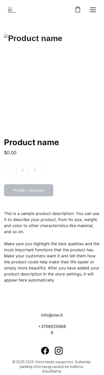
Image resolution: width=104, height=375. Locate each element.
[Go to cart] (77, 10)
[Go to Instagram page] (59, 351)
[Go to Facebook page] (45, 351)
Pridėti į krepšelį (28, 190)
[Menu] (93, 10)
